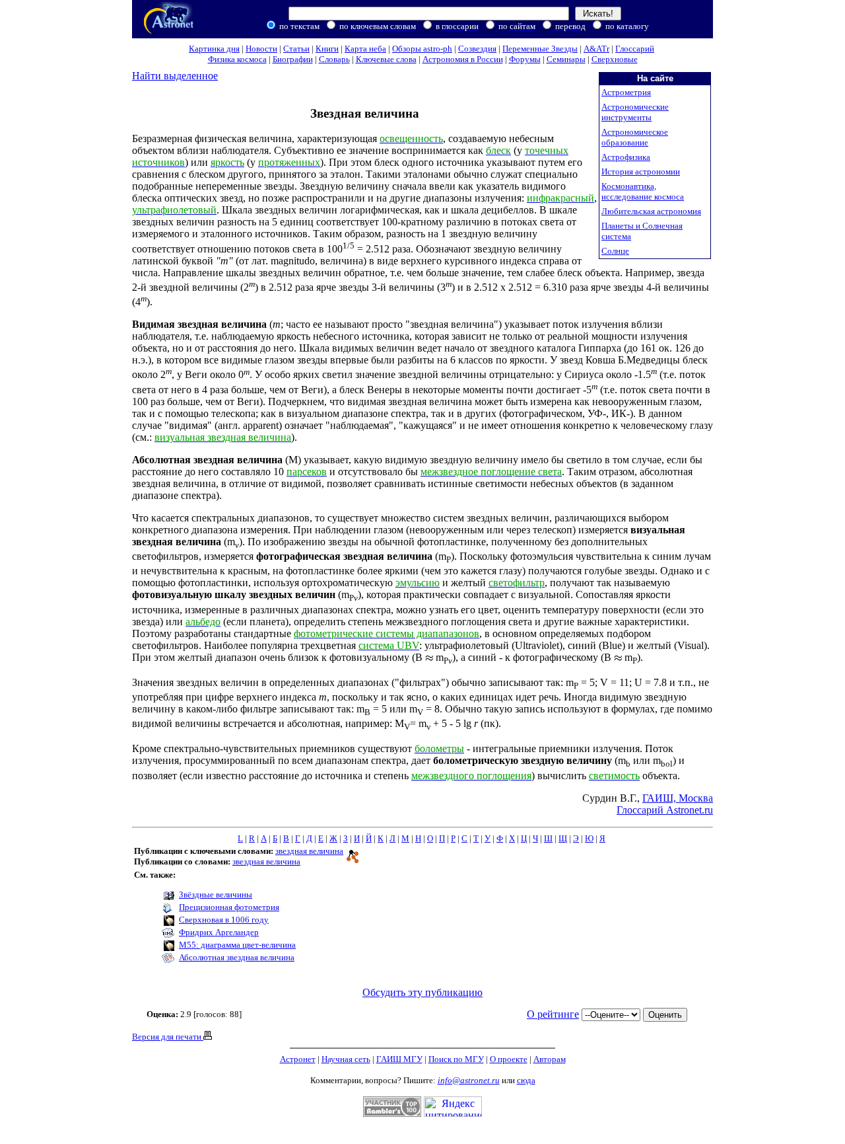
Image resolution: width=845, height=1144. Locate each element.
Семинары (566, 59)
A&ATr (596, 49)
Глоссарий (634, 49)
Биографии (293, 59)
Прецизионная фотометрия (229, 907)
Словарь (334, 59)
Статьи (296, 49)
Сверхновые (615, 59)
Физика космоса (237, 59)
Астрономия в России (462, 59)
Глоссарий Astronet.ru (665, 810)
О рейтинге (553, 1014)
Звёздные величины (215, 894)
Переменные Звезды (540, 49)
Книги (327, 49)
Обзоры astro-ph (422, 49)
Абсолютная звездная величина (236, 957)
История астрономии (640, 171)
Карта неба (365, 49)
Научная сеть (345, 1059)
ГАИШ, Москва (677, 798)
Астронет (298, 1059)
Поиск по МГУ (456, 1059)
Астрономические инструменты (635, 112)
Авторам (549, 1059)
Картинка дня (214, 49)
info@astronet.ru (469, 1080)
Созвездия (477, 49)
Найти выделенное (175, 75)
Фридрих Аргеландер (219, 932)
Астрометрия (626, 92)
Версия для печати (167, 1037)
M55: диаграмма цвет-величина (237, 945)
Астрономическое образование (634, 137)
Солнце (615, 251)
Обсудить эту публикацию (422, 992)
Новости (261, 49)
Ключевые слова (386, 59)
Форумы (525, 59)
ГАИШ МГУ (399, 1059)
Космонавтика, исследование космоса (642, 191)
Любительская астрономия (651, 211)
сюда (526, 1080)
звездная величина (309, 851)
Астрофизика (625, 157)
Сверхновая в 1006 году (224, 920)
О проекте (508, 1059)
